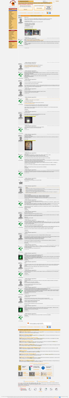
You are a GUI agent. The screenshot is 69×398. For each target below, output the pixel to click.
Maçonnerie (10, 14)
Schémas (10, 36)
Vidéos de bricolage (12, 31)
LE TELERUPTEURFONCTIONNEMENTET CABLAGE (49, 373)
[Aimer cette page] (50, 13)
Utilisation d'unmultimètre (24, 366)
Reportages (10, 38)
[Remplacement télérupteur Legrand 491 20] (37, 35)
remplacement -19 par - (29, 337)
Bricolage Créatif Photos (12, 18)
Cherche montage (26, 334)
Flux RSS (10, 43)
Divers (10, 26)
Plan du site (10, 39)
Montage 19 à (26, 340)
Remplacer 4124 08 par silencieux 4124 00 (30, 347)
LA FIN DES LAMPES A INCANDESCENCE (25, 373)
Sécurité (10, 23)
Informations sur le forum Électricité (29, 381)
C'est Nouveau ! (11, 33)
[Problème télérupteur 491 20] (28, 35)
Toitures (10, 20)
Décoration (10, 21)
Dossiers (10, 35)
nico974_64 (19, 17)
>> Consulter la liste (48, 369)
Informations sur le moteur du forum (43, 381)
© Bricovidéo (40, 391)
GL (18, 39)
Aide (42, 12)
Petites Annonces (11, 34)
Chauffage (10, 16)
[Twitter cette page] (48, 13)
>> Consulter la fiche (25, 369)
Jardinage (10, 28)
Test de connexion (11, 45)
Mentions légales (52, 381)
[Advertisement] (41, 55)
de (23, 350)
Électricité (10, 10)
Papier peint (10, 11)
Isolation (10, 15)
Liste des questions (30, 12)
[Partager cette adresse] (47, 13)
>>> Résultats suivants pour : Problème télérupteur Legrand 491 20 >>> (39, 363)
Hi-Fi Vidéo (10, 24)
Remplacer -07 (25, 331)
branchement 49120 (27, 356)
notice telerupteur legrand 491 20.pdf (29, 103)
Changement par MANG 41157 (28, 353)
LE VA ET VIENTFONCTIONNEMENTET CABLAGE (37, 373)
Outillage (10, 25)
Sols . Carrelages (11, 13)
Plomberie (10, 9)
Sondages (10, 44)
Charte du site (11, 46)
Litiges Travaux (11, 19)
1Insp (19, 306)
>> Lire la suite (23, 386)
